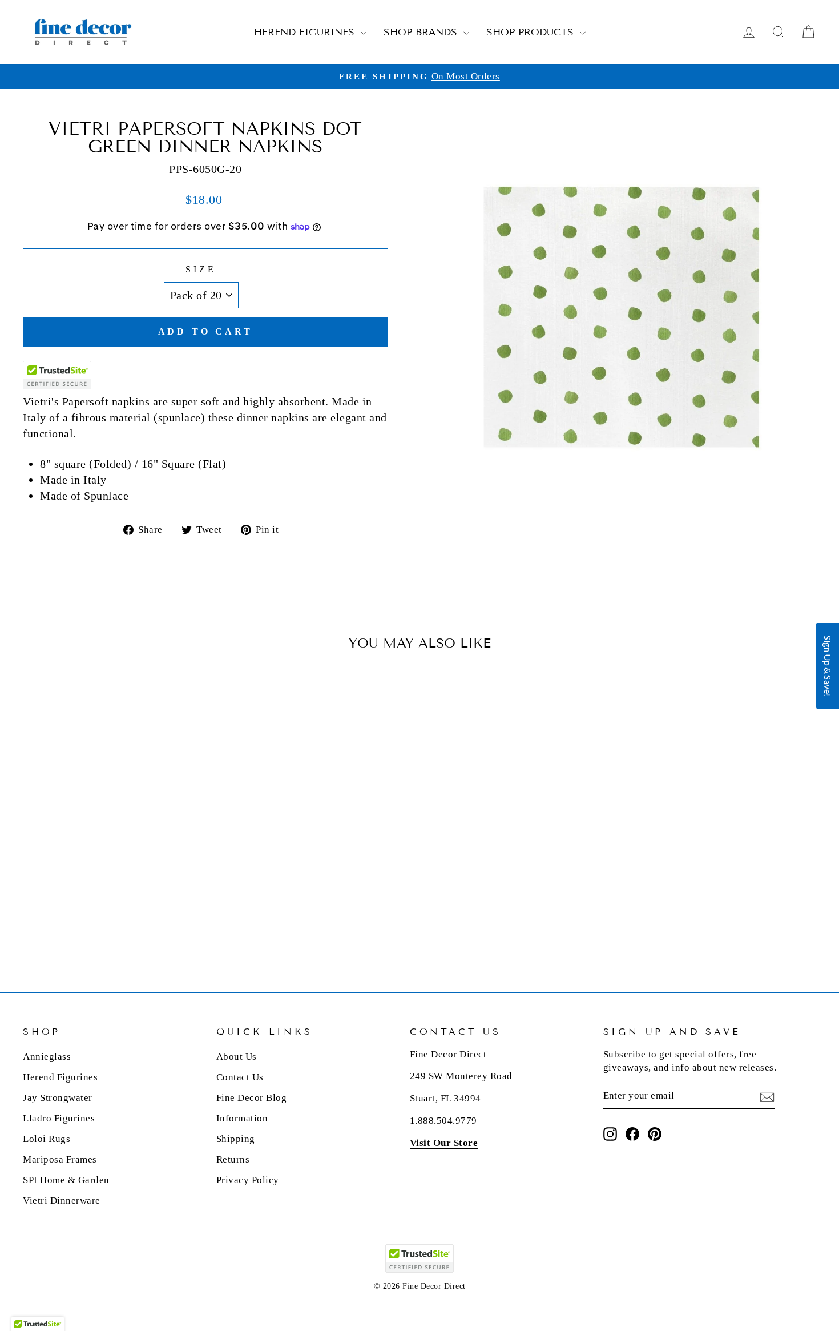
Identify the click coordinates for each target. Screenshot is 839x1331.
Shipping (235, 1138)
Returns (233, 1159)
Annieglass (47, 1056)
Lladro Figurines (59, 1118)
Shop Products (531, 32)
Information (242, 1118)
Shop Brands (422, 32)
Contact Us (240, 1077)
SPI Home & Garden (66, 1180)
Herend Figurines (306, 32)
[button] (827, 666)
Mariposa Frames (60, 1159)
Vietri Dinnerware (61, 1200)
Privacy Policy (247, 1180)
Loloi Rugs (46, 1138)
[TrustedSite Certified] (57, 375)
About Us (236, 1056)
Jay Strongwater (57, 1097)
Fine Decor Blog (251, 1097)
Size (200, 269)
